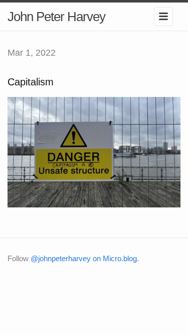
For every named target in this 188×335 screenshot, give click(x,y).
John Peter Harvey (56, 16)
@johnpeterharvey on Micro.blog (84, 258)
